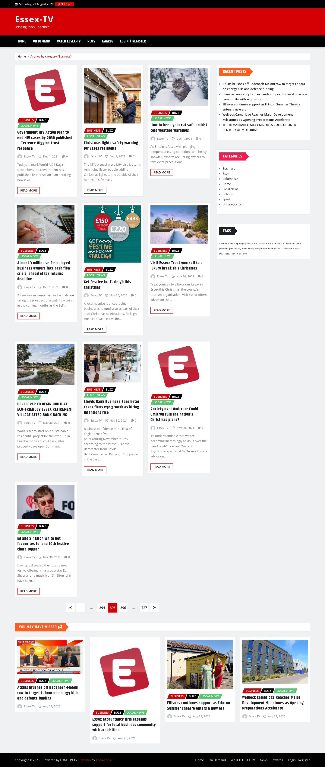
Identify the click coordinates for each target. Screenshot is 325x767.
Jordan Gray (235, 248)
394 (102, 607)
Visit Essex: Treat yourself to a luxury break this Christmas (176, 266)
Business (228, 169)
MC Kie (281, 248)
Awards (107, 41)
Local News (230, 189)
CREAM (231, 243)
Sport (226, 199)
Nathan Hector (292, 248)
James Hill (224, 248)
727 (144, 607)
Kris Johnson (261, 248)
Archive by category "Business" (50, 56)
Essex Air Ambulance (268, 243)
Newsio (85, 760)
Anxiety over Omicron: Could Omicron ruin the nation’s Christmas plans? (174, 414)
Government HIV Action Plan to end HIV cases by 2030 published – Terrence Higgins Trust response (44, 140)
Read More (28, 190)
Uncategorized (232, 204)
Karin (244, 248)
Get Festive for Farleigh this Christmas (107, 285)
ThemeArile (104, 760)
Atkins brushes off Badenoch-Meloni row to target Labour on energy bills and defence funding (48, 693)
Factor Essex (285, 243)
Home (22, 41)
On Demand (41, 41)
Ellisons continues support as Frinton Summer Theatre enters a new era (198, 706)
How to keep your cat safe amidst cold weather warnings (178, 128)
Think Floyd (241, 253)
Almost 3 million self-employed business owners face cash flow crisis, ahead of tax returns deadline (44, 271)
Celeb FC (223, 243)
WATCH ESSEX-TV (69, 41)
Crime (226, 184)
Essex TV (29, 156)
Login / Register (133, 41)
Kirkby (251, 248)
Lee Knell (272, 248)
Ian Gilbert (297, 243)
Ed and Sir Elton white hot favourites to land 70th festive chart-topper (43, 544)
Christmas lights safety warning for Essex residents (111, 146)
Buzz (225, 174)
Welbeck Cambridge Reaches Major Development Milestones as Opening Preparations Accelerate (273, 703)
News (91, 41)
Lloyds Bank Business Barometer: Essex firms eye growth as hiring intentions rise (112, 407)
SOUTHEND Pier (227, 253)
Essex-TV (34, 19)
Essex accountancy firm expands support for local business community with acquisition (124, 724)
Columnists (230, 179)
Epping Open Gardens (247, 243)
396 (123, 607)
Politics (227, 194)
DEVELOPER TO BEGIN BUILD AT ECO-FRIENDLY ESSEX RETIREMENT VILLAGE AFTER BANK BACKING (45, 409)
